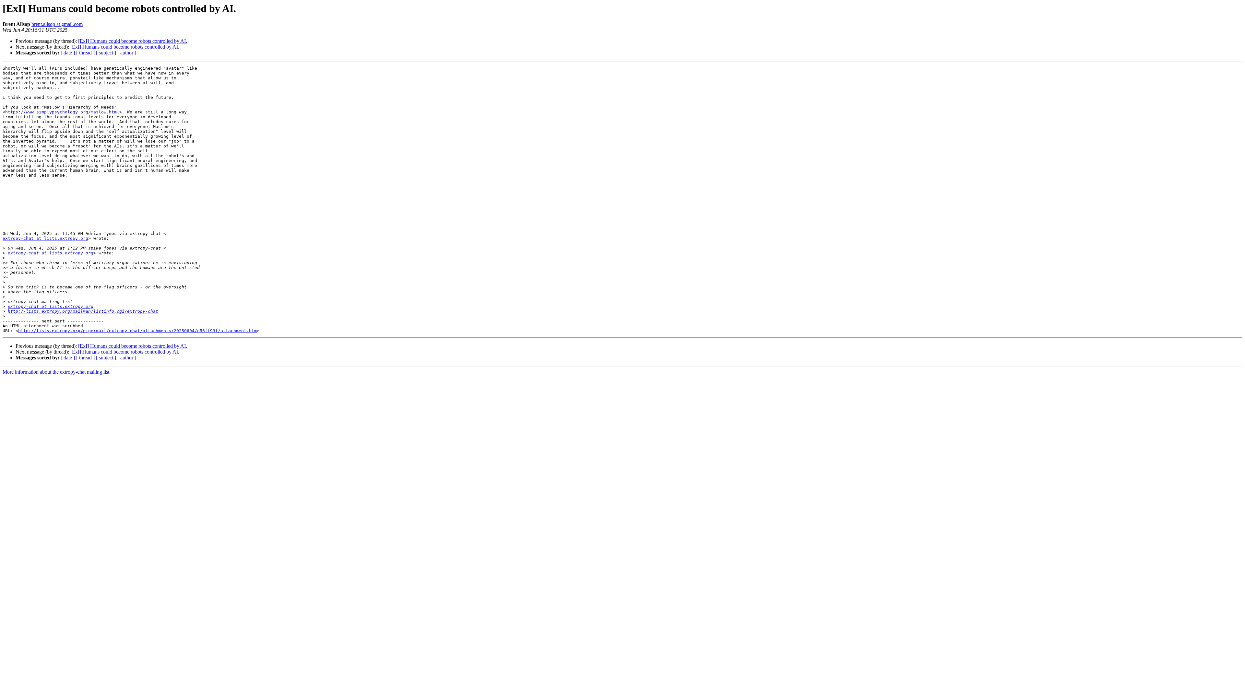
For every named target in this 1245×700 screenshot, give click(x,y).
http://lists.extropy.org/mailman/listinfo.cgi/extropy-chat (83, 311)
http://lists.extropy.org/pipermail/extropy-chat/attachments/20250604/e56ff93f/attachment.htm (137, 330)
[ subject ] (106, 52)
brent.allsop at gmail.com (57, 24)
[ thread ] (85, 52)
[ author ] (126, 52)
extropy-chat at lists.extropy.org (45, 238)
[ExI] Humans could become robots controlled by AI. (132, 41)
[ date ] (68, 52)
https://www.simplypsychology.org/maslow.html (62, 112)
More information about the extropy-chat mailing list (56, 372)
